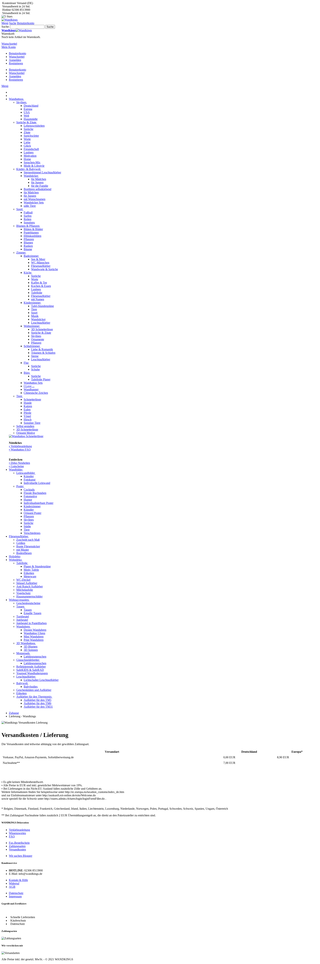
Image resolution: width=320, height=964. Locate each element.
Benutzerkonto (17, 53)
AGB (12, 886)
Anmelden (15, 60)
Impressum (15, 896)
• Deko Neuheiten (19, 462)
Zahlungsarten (17, 846)
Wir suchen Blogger (20, 855)
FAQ (12, 836)
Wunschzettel (16, 56)
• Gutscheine (16, 466)
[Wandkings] (9, 19)
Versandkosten (17, 849)
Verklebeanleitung (19, 829)
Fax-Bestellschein (19, 842)
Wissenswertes (17, 833)
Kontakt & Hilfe (18, 880)
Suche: (5, 26)
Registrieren (16, 63)
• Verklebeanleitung (20, 446)
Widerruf (14, 883)
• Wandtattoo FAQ (20, 449)
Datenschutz (16, 893)
